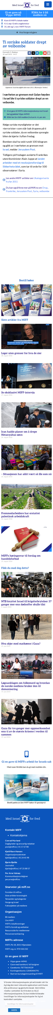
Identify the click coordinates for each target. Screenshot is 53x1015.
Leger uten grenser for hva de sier (21, 353)
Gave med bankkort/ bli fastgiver (24, 964)
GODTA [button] (14, 1010)
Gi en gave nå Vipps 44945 (13, 14)
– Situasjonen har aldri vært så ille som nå (26, 474)
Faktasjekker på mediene (16, 905)
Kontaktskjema (18, 835)
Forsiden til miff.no (13, 892)
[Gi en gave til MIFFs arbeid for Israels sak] (26, 754)
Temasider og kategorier (15, 899)
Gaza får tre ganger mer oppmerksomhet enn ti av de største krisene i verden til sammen (25, 731)
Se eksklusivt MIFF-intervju (18, 392)
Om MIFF (9, 920)
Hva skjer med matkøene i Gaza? (20, 643)
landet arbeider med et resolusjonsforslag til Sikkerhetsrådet (24, 162)
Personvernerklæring (14, 933)
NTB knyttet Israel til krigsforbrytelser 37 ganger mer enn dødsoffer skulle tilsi (26, 603)
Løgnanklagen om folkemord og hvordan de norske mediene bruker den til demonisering (25, 686)
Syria (35, 191)
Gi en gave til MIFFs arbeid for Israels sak (26, 761)
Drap (45, 187)
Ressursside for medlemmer (17, 930)
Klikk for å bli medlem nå (40, 14)
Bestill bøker (26, 280)
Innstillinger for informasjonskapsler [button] (20, 1004)
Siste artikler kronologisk (16, 895)
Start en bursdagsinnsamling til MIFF (26, 973)
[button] (45, 53)
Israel (6, 149)
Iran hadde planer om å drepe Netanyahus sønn (19, 433)
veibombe (44, 191)
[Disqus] (26, 234)
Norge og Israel (12, 902)
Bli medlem (10, 917)
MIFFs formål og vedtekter (17, 927)
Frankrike (10, 191)
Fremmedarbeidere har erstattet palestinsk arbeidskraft (20, 515)
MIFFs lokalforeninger (15, 923)
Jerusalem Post (26, 149)
